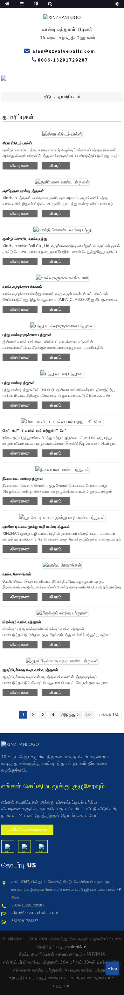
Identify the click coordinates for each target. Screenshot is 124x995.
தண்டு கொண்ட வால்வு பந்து (25, 239)
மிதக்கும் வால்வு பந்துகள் (22, 622)
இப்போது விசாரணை (30, 829)
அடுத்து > (70, 714)
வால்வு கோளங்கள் (17, 574)
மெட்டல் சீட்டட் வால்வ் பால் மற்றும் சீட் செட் (35, 430)
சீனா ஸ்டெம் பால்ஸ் (17, 143)
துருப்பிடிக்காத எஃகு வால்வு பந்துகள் (30, 670)
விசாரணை (20, 165)
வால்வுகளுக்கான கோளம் (22, 287)
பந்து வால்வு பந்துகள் (19, 383)
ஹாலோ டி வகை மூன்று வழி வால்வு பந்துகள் (36, 526)
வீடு (47, 97)
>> (88, 714)
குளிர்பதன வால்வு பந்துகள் (23, 191)
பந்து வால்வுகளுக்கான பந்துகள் (27, 335)
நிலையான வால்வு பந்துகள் (23, 478)
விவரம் (56, 165)
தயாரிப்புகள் (69, 96)
